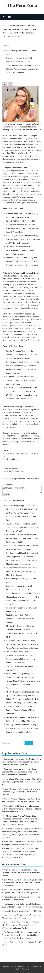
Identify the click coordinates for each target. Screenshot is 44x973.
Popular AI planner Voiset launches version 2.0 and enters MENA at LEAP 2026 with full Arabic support (22, 355)
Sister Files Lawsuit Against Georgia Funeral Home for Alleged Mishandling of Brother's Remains (21, 791)
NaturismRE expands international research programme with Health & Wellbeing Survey (20, 380)
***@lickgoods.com (10, 459)
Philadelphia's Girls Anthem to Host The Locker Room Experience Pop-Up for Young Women (22, 600)
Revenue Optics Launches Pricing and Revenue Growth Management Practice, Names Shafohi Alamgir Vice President (22, 261)
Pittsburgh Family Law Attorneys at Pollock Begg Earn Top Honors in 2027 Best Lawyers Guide (22, 538)
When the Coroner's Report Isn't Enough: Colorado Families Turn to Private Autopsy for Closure (21, 872)
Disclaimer (20, 478)
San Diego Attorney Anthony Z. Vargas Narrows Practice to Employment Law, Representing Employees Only (22, 728)
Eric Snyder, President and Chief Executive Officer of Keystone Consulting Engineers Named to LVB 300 (23, 61)
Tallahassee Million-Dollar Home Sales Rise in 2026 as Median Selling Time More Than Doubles (21, 571)
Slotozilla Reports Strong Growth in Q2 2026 (22, 910)
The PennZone (22, 6)
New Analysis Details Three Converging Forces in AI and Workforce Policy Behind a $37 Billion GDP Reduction (23, 239)
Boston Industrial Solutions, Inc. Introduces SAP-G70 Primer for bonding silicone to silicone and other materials (21, 808)
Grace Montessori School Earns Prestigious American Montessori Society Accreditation (20, 250)
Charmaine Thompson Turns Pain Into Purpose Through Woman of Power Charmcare (21, 710)
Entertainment (18, 470)
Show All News (8, 478)
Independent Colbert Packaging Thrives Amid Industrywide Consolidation (21, 898)
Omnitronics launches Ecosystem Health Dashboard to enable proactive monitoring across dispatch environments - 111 (19, 771)
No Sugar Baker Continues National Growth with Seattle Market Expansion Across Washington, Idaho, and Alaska (22, 644)
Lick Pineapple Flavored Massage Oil (21, 144)
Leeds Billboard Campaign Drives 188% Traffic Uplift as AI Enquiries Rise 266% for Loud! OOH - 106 (22, 781)
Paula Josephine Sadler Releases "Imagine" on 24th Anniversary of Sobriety (20, 619)
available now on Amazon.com (19, 438)
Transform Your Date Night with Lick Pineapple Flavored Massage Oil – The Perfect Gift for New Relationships (19, 29)
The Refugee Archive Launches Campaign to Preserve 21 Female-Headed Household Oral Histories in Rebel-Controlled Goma (21, 935)
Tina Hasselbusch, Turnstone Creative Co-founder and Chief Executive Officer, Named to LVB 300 (22, 527)
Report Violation (32, 478)
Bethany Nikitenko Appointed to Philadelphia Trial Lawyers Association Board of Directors (21, 800)
